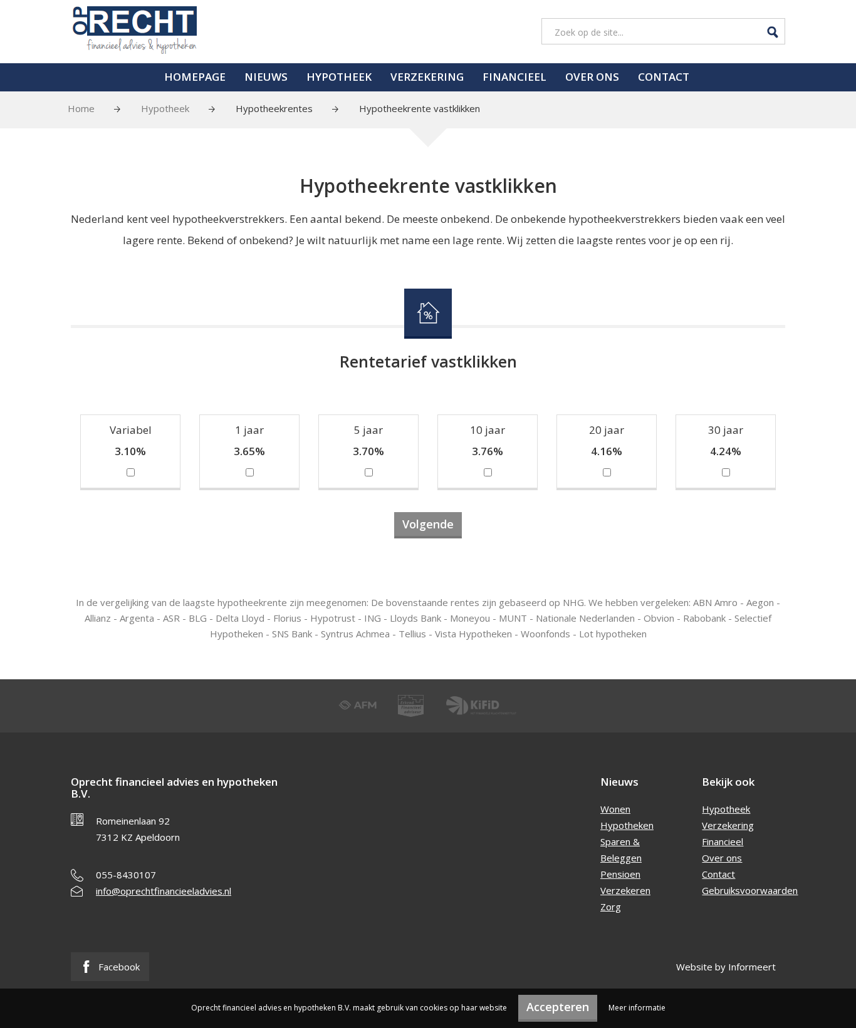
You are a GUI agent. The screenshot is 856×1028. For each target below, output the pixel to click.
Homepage (195, 76)
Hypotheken (627, 825)
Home (81, 108)
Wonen (615, 809)
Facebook (118, 966)
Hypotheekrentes (274, 108)
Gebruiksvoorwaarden (750, 890)
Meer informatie (636, 1007)
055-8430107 (126, 874)
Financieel (514, 76)
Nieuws (266, 76)
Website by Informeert (726, 966)
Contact (663, 76)
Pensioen (620, 874)
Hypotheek (339, 76)
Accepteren (557, 1006)
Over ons (592, 76)
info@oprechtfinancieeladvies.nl (163, 891)
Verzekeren (625, 890)
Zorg (610, 906)
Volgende (428, 524)
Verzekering (427, 76)
